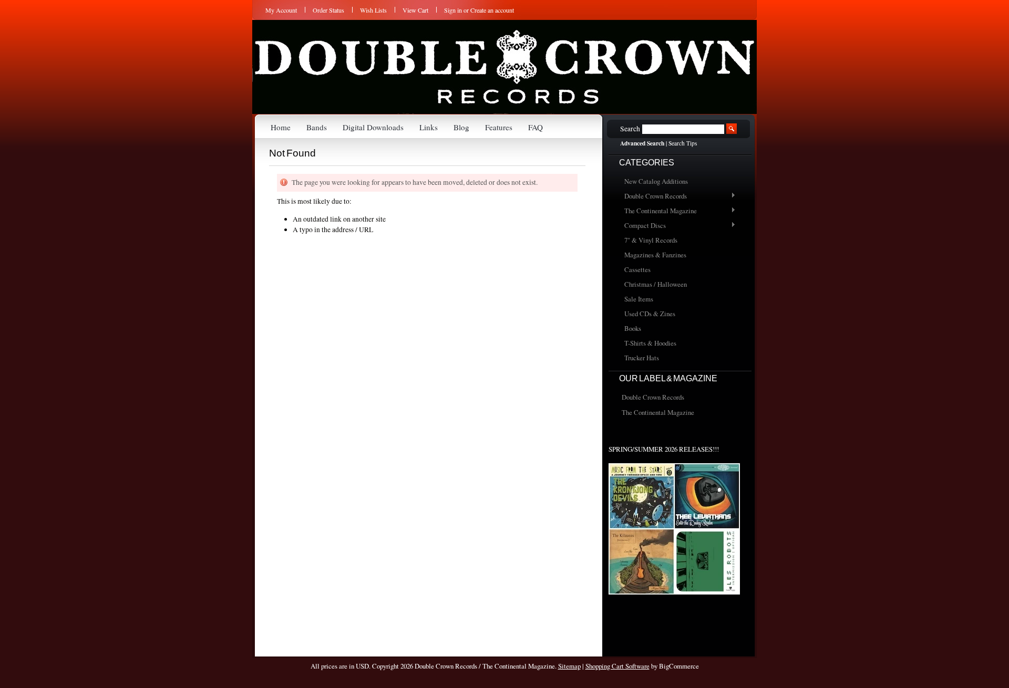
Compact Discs (642, 226)
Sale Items (638, 299)
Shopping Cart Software (617, 666)
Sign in (453, 10)
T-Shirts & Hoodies (650, 343)
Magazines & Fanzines (655, 254)
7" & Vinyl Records (650, 240)
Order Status (328, 10)
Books (632, 328)
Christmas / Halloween (655, 284)
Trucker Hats (641, 357)
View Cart (415, 10)
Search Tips (682, 143)
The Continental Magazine (658, 211)
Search (630, 128)
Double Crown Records (653, 196)
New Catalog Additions (656, 181)
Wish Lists (373, 10)
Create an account (492, 10)
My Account (281, 10)
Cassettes (637, 269)
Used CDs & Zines (649, 313)
